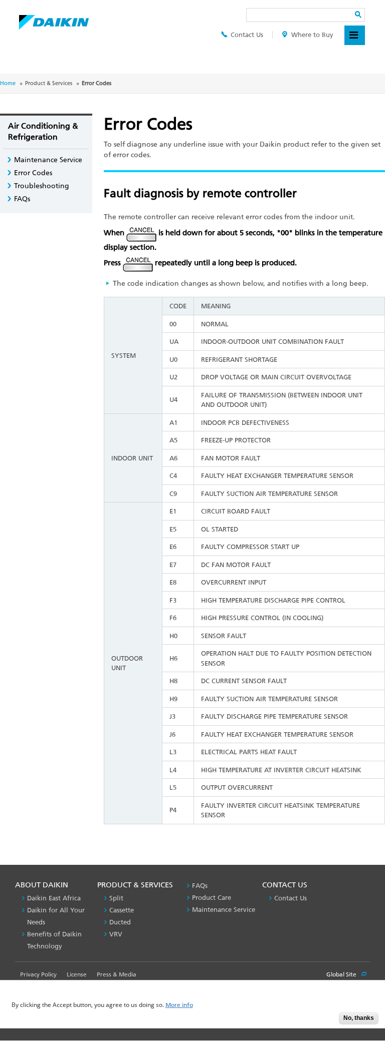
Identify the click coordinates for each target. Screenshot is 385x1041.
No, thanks (358, 1017)
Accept (323, 1021)
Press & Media (116, 974)
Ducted (120, 922)
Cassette (121, 910)
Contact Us (247, 35)
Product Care (211, 897)
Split (116, 898)
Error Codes (33, 173)
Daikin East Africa (54, 898)
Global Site (342, 974)
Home (8, 83)
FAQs (22, 199)
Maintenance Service (48, 160)
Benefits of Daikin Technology (54, 940)
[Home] (54, 19)
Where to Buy (312, 35)
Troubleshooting (41, 186)
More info (179, 1005)
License (77, 974)
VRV (115, 934)
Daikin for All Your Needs (56, 916)
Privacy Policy (38, 974)
